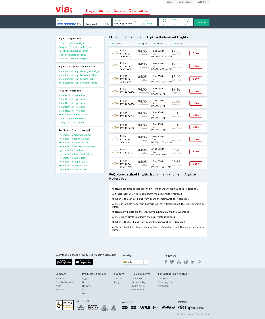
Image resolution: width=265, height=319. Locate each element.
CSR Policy (137, 278)
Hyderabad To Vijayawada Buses (75, 134)
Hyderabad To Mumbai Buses (73, 142)
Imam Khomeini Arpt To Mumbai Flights (78, 75)
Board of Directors (65, 282)
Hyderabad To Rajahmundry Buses (76, 154)
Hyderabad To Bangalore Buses (74, 138)
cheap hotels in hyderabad (72, 118)
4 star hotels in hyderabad (72, 106)
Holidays (86, 285)
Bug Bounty (138, 289)
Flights (85, 278)
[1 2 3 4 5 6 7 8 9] (164, 24)
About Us (60, 278)
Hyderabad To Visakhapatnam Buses (77, 146)
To (87, 20)
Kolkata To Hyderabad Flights (73, 50)
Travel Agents (165, 282)
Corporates (163, 285)
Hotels (85, 282)
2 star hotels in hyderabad (72, 99)
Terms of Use (139, 285)
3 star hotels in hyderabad (72, 103)
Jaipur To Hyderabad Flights (72, 54)
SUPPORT (202, 2)
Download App (185, 2)
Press (58, 285)
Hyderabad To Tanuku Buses (73, 169)
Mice (84, 293)
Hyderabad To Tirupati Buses (73, 161)
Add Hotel (163, 278)
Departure (118, 20)
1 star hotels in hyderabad (72, 95)
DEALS (170, 2)
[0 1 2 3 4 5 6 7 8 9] (175, 24)
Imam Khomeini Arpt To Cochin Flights (78, 82)
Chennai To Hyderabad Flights (73, 58)
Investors (60, 289)
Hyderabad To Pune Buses (72, 150)
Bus (84, 289)
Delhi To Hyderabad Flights (72, 43)
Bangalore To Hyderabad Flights (75, 47)
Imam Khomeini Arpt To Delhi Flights (77, 78)
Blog (116, 282)
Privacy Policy (138, 282)
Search (202, 22)
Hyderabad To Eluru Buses (72, 157)
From (59, 20)
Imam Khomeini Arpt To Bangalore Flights (80, 71)
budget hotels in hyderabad (73, 114)
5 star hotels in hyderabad (72, 110)
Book (196, 53)
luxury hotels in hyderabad (72, 122)
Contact (118, 278)
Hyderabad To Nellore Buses (73, 165)
